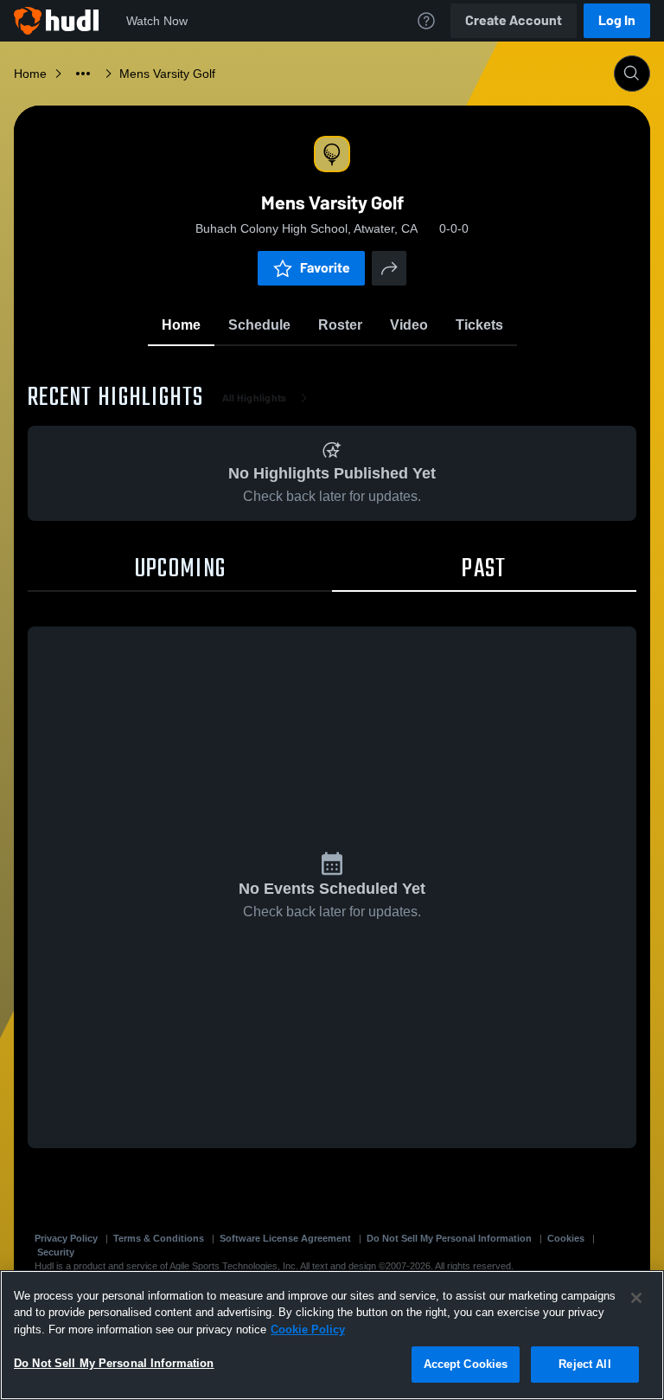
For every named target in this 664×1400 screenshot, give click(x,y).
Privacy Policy (66, 1238)
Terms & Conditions (158, 1238)
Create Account (513, 20)
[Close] (636, 1298)
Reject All (584, 1364)
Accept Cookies (466, 1364)
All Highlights (254, 398)
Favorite (325, 267)
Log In (616, 20)
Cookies (565, 1238)
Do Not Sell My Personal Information (449, 1238)
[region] (332, 1335)
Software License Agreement (285, 1238)
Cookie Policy (308, 1329)
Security (55, 1252)
